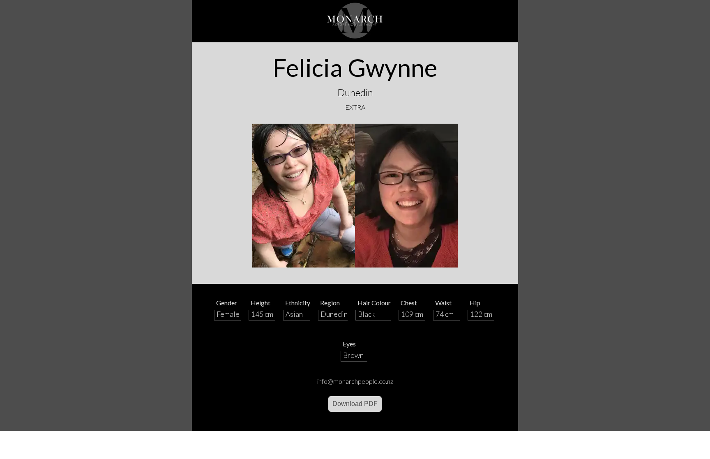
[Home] (355, 21)
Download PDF (355, 403)
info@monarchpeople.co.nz (355, 381)
